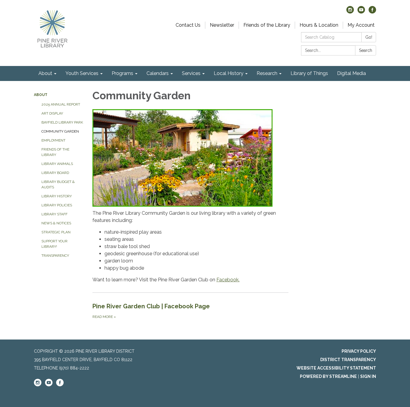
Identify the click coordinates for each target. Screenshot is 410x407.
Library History (56, 196)
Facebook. (228, 280)
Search (365, 50)
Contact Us (188, 25)
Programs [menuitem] (122, 73)
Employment (53, 140)
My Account (361, 25)
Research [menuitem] (267, 73)
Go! (368, 37)
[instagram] (350, 12)
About (40, 95)
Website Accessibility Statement (336, 368)
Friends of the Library (266, 25)
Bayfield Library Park (62, 122)
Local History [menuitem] (228, 73)
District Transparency (348, 359)
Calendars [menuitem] (157, 73)
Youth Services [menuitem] (81, 73)
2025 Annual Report (60, 104)
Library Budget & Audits (58, 184)
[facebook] (372, 12)
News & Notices (56, 223)
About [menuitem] (45, 73)
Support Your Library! (54, 244)
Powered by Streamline (328, 376)
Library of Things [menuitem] (309, 73)
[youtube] (361, 12)
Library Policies (56, 205)
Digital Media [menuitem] (351, 73)
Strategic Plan (56, 232)
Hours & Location (319, 25)
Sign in (368, 376)
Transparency (55, 255)
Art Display (52, 113)
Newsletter (222, 25)
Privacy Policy (359, 351)
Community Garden (60, 131)
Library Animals (57, 164)
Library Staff (54, 214)
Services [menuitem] (191, 73)
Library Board (55, 173)
